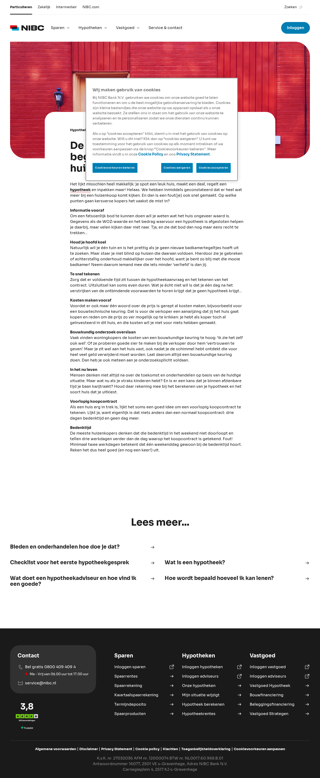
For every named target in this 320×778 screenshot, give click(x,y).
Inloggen (295, 27)
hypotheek (80, 189)
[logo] (27, 28)
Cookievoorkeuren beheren (115, 167)
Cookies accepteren (213, 167)
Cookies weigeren (177, 167)
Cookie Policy (150, 154)
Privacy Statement (193, 154)
